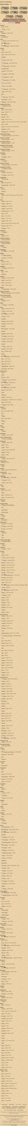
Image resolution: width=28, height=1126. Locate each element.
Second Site (15, 1124)
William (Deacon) (7, 895)
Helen (4, 341)
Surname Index (4, 1104)
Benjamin (3, 206)
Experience (4, 1033)
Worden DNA (21, 1107)
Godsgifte (3, 628)
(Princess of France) (7, 135)
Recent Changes (14, 21)
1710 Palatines (21, 19)
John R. (6, 845)
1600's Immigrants (13, 19)
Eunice (3, 218)
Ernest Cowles (6, 66)
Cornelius (3, 323)
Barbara (3, 462)
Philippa (3, 906)
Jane (2, 351)
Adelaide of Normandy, (8, 146)
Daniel (2, 264)
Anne (2, 942)
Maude (3, 126)
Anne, (2, 486)
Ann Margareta (6, 827)
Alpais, (4, 431)
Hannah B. (3, 993)
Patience (3, 691)
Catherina (3, 442)
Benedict (3, 562)
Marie (2, 981)
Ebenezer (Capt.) (5, 211)
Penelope (3, 693)
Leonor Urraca (4, 512)
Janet (2, 535)
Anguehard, (4, 473)
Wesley (3, 454)
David (2, 49)
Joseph (3, 225)
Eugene (3, 612)
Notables (5, 19)
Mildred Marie (4, 366)
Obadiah (3, 1078)
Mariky (3, 665)
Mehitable (3, 129)
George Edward (5, 68)
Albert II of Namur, (5, 239)
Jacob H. (3, 449)
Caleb (2, 580)
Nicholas (5, 678)
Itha (2, 197)
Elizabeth (3, 57)
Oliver (2, 686)
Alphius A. (3, 277)
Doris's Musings (22, 21)
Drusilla (3, 814)
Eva (7, 251)
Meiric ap (3, 759)
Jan (2, 901)
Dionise (6, 328)
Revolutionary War (6, 21)
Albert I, (3, 235)
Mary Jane (5, 97)
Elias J (2, 182)
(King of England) (7, 293)
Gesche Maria (4, 36)
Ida (3, 83)
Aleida (2, 899)
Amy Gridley (4, 912)
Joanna (3, 643)
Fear (2, 411)
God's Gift (3, 620)
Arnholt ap (3, 532)
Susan (2, 781)
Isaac (2, 413)
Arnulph (5, 560)
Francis (3, 447)
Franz (4, 528)
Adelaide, (3, 154)
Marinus (5, 175)
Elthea (2, 445)
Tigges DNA (15, 1106)
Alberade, (5, 232)
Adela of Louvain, (5, 139)
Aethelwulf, (5, 179)
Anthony (8, 477)
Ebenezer (3, 1028)
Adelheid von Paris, (7, 168)
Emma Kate (5, 63)
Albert (2, 466)
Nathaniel (3, 947)
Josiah (2, 657)
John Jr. (3, 774)
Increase (3, 344)
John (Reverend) (6, 842)
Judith (2, 469)
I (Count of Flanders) (7, 635)
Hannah (3, 220)
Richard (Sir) (4, 765)
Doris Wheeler (14, 1118)
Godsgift (3, 623)
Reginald (5, 379)
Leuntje (4, 247)
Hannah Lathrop (5, 633)
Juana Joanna (4, 509)
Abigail (4, 40)
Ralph (2, 374)
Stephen (3, 720)
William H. (3, 102)
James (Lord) (4, 804)
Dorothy (3, 331)
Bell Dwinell (4, 114)
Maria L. (3, 961)
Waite (2, 402)
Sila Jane (3, 191)
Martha (3, 1067)
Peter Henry (4, 863)
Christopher (5, 829)
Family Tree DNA (12, 1110)
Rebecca (3, 377)
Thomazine (4, 733)
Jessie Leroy (5, 89)
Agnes (2, 552)
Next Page (17, 22)
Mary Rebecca (4, 776)
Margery (3, 662)
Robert (3, 711)
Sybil (2, 537)
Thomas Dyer (4, 399)
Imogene (3, 789)
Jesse (4, 86)
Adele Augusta (4, 910)
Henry (4, 798)
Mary (2, 94)
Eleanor (3, 117)
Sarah (4, 29)
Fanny (4, 523)
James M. (3, 349)
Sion (2, 718)
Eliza (2, 54)
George (4, 338)
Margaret (8, 43)
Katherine (8, 356)
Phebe (2, 1083)
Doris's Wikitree (20, 1110)
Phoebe (4, 696)
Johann (3, 501)
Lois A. (3, 285)
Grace (2, 630)
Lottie (2, 492)
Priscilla (3, 698)
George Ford (6, 77)
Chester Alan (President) (8, 752)
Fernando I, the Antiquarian (7, 505)
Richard (3, 703)
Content (3, 587)
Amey (4, 311)
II (3, 638)
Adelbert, (5, 160)
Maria (4, 172)
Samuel (7, 387)
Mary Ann (3, 363)
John (2, 124)
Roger (2, 715)
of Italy (4, 548)
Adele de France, (7, 164)
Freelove (3, 616)
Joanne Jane (5, 839)
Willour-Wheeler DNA (11, 1107)
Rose (7, 382)
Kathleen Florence (7, 255)
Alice (2, 109)
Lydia (2, 26)
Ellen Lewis (4, 754)
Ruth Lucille (4, 519)
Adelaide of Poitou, (5, 150)
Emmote (3, 609)
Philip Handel (4, 1085)
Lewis (2, 1062)
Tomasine (5, 881)
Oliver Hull (4, 368)
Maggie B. (3, 33)
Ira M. (2, 282)
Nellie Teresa (4, 99)
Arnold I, (3, 545)
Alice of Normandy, (7, 296)
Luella (2, 91)
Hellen (2, 280)
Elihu (2, 213)
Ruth (2, 385)
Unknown (3, 274)
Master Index (11, 1104)
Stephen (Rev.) (9, 957)
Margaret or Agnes (7, 852)
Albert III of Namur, (6, 243)
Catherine (3, 300)
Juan (2, 507)
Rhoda (2, 427)
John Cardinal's (9, 1124)
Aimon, (3, 195)
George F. (5, 74)
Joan (2, 640)
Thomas (3, 397)
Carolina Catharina (5, 971)
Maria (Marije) (6, 289)
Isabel (4, 458)
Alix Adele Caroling (6, 541)
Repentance (4, 701)
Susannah (3, 228)
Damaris (8, 590)
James (4, 346)
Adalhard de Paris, (7, 105)
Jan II (2, 903)
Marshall (3, 452)
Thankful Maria (5, 185)
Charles (3, 188)
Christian (8, 585)
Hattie (2, 974)
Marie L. (3, 964)
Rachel (3, 372)
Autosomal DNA (7, 1106)
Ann (7, 313)
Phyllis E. (5, 305)
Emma (4, 60)
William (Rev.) (4, 131)
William (7, 46)
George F (3, 71)
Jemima (3, 1050)
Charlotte (3, 1018)
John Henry (4, 976)
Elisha (2, 119)
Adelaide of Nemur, (5, 143)
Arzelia (3, 203)
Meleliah (3, 672)
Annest (3, 749)
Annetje (3, 516)
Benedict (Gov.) (9, 575)
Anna (2, 112)
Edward (7, 832)
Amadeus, (3, 434)
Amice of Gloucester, (7, 438)
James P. (3, 121)
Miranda (3, 675)
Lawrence (3, 257)
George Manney (5, 914)
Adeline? (3, 1008)
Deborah (3, 208)
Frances (4, 526)
